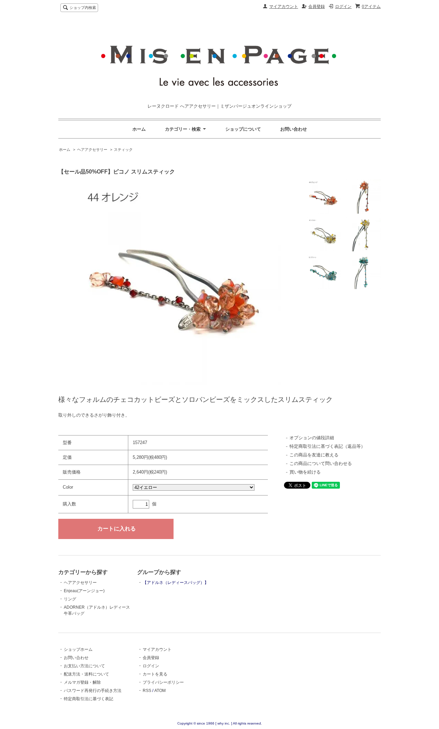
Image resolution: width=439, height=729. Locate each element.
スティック (123, 149)
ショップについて (243, 129)
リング (70, 599)
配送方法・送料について (86, 674)
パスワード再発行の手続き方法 (92, 690)
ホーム (139, 129)
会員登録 (316, 6)
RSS (147, 690)
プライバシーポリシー (163, 682)
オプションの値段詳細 (311, 437)
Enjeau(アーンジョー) (84, 590)
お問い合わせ (293, 129)
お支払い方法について (84, 666)
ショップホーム (78, 649)
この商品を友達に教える (314, 454)
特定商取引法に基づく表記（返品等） (327, 446)
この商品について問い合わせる (320, 463)
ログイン (343, 6)
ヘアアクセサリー (92, 149)
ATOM (160, 690)
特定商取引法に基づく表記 (88, 698)
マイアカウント (283, 6)
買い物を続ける (305, 472)
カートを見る (155, 674)
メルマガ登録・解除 (82, 682)
